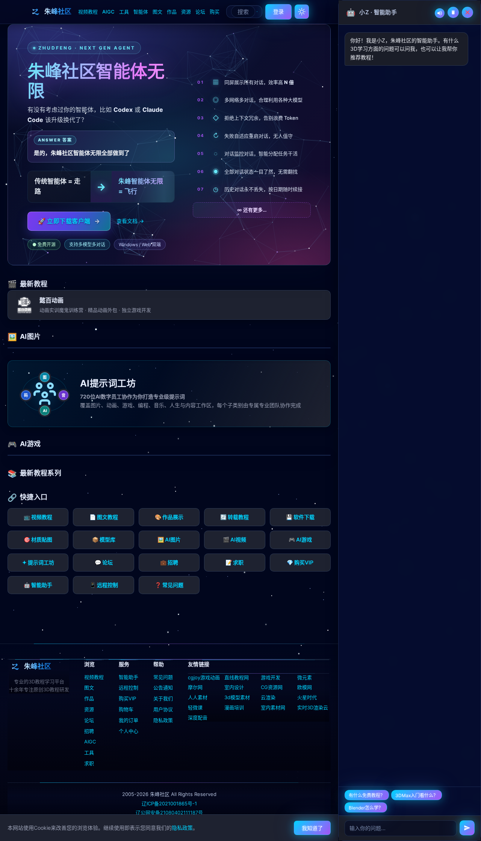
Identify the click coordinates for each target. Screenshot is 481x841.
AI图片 (30, 336)
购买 (214, 12)
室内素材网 (273, 707)
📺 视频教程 (38, 517)
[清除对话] (453, 12)
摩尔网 (195, 687)
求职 (89, 763)
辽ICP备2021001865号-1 (169, 803)
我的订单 (128, 720)
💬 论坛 (104, 562)
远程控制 (128, 688)
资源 (186, 12)
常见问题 (163, 677)
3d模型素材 (237, 697)
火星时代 (307, 697)
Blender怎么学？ (366, 808)
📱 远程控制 (103, 585)
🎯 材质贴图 (38, 539)
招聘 (89, 731)
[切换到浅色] (302, 12)
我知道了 (312, 828)
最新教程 (33, 284)
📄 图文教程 (103, 517)
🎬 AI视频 (234, 539)
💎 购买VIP (300, 562)
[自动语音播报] (440, 13)
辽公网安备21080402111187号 (169, 812)
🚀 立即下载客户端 (69, 221)
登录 (278, 11)
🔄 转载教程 (234, 517)
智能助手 (128, 677)
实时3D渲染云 (312, 707)
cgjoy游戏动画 (204, 677)
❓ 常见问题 (169, 585)
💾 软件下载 (300, 517)
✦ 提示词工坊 (38, 562)
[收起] (467, 12)
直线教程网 (236, 677)
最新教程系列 (40, 473)
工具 (124, 12)
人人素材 (197, 697)
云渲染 (268, 697)
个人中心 (128, 731)
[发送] (467, 827)
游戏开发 (270, 677)
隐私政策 (163, 720)
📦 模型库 (103, 539)
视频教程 (88, 12)
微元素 (304, 677)
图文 (157, 12)
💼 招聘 (169, 562)
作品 (172, 12)
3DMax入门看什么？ (416, 795)
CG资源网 (272, 687)
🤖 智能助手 (38, 585)
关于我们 (163, 698)
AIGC (108, 12)
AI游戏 (30, 444)
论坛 (200, 12)
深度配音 (197, 718)
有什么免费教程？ (367, 795)
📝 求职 (234, 562)
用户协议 (163, 709)
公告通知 (163, 688)
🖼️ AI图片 (169, 539)
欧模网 (304, 687)
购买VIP (127, 698)
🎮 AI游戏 (300, 539)
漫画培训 (234, 707)
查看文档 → (130, 221)
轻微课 (195, 707)
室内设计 (234, 687)
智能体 (140, 12)
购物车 (126, 709)
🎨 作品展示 (169, 517)
